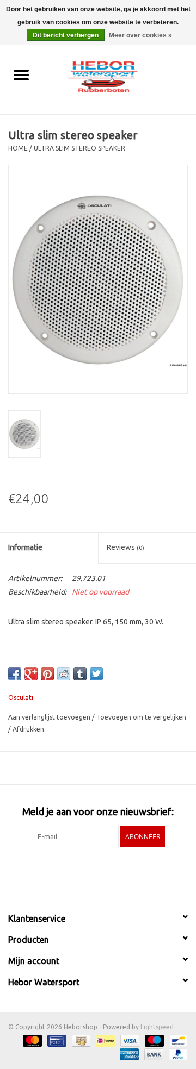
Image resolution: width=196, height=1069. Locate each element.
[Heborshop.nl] (119, 75)
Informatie (25, 547)
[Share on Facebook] (14, 673)
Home (18, 148)
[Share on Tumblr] (80, 673)
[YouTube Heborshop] (108, 869)
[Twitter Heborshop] (88, 869)
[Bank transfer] (152, 1054)
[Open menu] (21, 74)
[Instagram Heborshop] (127, 869)
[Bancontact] (177, 1040)
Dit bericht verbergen (66, 35)
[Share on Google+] (31, 673)
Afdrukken (28, 729)
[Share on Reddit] (63, 673)
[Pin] (56, 1040)
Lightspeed (157, 1026)
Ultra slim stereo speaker (79, 148)
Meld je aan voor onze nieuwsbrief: (98, 811)
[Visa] (129, 1040)
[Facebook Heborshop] (69, 869)
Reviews (125, 547)
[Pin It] (47, 673)
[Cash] (80, 1040)
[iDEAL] (104, 1040)
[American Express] (128, 1054)
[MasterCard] (31, 1040)
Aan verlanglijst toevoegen (50, 717)
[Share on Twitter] (96, 673)
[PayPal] (176, 1054)
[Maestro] (153, 1040)
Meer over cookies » (140, 35)
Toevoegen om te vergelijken (141, 717)
